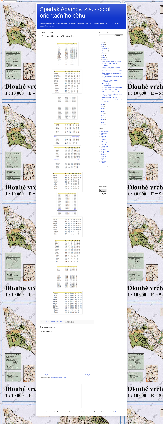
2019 (102, 109)
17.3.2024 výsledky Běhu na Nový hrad (112, 87)
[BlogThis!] (68, 322)
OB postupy (104, 149)
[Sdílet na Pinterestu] (73, 322)
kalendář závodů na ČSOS (105, 143)
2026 (102, 42)
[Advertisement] (97, 396)
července (104, 59)
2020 (102, 106)
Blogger (117, 411)
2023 (102, 104)
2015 (102, 117)
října (103, 53)
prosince (104, 48)
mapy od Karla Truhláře (104, 147)
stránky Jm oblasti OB (103, 155)
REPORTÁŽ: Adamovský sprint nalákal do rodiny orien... (112, 94)
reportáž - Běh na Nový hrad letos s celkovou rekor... (111, 81)
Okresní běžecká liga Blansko (105, 152)
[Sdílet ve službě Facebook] (72, 322)
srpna (104, 57)
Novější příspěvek (45, 375)
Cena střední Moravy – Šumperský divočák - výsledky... (111, 68)
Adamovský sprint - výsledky (109, 97)
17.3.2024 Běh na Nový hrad (109, 89)
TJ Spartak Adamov (103, 162)
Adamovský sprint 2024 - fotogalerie (111, 91)
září (103, 55)
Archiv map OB (104, 131)
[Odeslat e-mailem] (66, 322)
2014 (102, 120)
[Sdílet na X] (70, 322)
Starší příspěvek (89, 375)
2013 (102, 122)
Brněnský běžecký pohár (104, 137)
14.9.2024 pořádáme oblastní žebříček (112, 71)
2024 (102, 46)
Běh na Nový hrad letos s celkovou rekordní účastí (111, 84)
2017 (102, 113)
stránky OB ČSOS (103, 158)
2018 (102, 111)
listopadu (104, 51)
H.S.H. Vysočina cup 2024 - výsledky (111, 61)
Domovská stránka (67, 375)
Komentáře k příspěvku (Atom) (59, 377)
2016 (102, 115)
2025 (102, 44)
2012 (102, 124)
